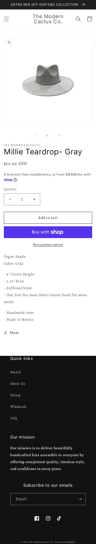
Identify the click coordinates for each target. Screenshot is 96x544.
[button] (6, 19)
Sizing (15, 395)
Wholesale (18, 406)
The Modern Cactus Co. (41, 542)
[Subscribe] (80, 499)
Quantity (10, 189)
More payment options (48, 244)
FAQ (13, 418)
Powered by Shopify (65, 542)
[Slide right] (59, 135)
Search (15, 372)
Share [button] (14, 332)
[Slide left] (36, 135)
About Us (17, 383)
